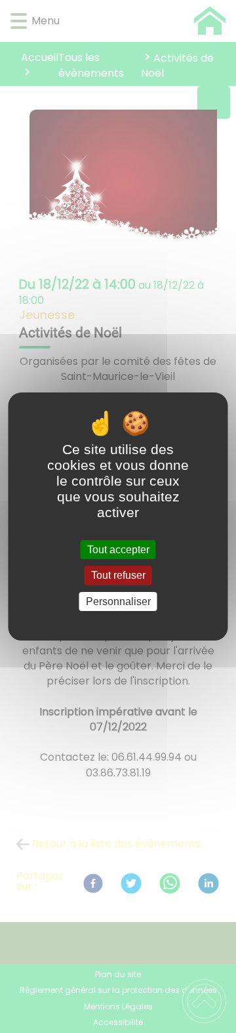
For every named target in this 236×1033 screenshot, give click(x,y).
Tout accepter (118, 549)
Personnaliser (118, 601)
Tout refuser (118, 575)
